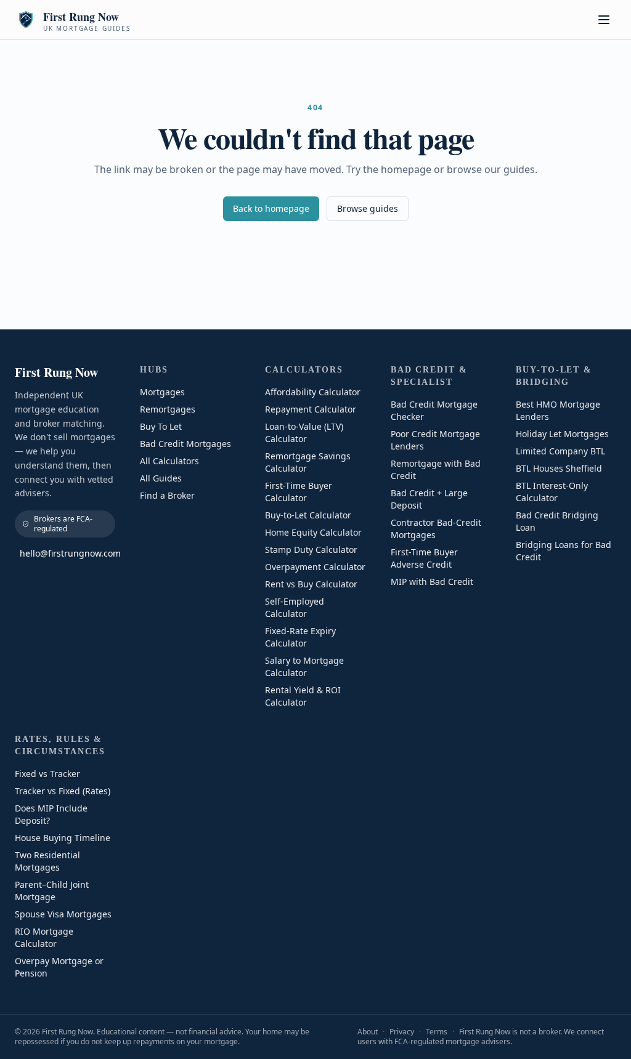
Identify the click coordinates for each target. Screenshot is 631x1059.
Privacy (401, 1031)
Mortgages (162, 392)
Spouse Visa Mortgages (63, 914)
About (367, 1031)
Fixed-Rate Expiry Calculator (300, 637)
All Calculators (169, 461)
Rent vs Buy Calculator (311, 584)
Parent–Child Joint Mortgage (52, 891)
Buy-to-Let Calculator (308, 515)
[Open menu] (604, 19)
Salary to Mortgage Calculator (304, 666)
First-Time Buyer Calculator (298, 492)
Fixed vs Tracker (47, 773)
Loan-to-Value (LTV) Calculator (304, 433)
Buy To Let (161, 426)
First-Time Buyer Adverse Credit (424, 558)
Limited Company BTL (560, 451)
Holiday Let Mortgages (562, 434)
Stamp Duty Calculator (311, 549)
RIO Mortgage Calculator (44, 937)
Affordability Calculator (312, 392)
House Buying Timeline (62, 838)
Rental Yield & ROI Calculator (303, 696)
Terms (436, 1031)
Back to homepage (271, 208)
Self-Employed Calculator (294, 607)
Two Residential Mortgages (47, 861)
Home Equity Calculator (313, 532)
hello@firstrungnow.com (67, 553)
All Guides (161, 478)
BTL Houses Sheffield (559, 468)
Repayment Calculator (310, 409)
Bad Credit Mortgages (185, 443)
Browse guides (367, 208)
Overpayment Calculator (315, 567)
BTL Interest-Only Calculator (552, 492)
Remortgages (167, 409)
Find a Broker (167, 495)
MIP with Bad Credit (432, 581)
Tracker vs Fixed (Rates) (62, 791)
